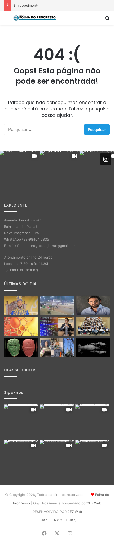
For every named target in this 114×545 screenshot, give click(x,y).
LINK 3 (71, 520)
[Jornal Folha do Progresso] (34, 18)
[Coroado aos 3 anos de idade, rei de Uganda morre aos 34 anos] (21, 305)
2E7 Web (94, 503)
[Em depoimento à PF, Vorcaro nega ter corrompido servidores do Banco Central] (93, 305)
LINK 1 (43, 520)
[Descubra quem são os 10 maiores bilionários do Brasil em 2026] (57, 326)
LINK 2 (56, 520)
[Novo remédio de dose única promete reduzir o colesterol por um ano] (21, 326)
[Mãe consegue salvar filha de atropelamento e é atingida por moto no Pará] (57, 305)
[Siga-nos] (106, 159)
